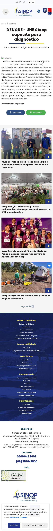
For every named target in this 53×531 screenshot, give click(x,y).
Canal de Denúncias (26, 407)
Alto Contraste (20, 2)
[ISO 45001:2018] (39, 11)
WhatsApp (37, 112)
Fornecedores (26, 413)
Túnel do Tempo (26, 333)
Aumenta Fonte (16, 2)
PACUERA (26, 348)
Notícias (12, 23)
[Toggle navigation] (5, 12)
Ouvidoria (26, 404)
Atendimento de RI (26, 368)
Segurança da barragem (26, 335)
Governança (26, 363)
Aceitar (14, 525)
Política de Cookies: (18, 517)
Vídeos (26, 384)
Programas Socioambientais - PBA (26, 351)
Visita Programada (26, 386)
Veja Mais (27, 306)
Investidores (26, 360)
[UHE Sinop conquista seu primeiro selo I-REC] (44, 11)
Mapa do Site (24, 2)
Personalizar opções (35, 525)
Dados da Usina (26, 330)
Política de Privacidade (26, 392)
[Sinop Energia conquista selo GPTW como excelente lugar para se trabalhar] (49, 11)
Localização (26, 327)
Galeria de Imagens (26, 395)
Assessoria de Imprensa (26, 378)
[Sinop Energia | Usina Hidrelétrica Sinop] (22, 11)
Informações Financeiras (26, 366)
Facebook (16, 112)
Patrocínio (26, 389)
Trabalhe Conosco (26, 410)
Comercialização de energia (26, 338)
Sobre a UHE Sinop (26, 324)
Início (3, 23)
